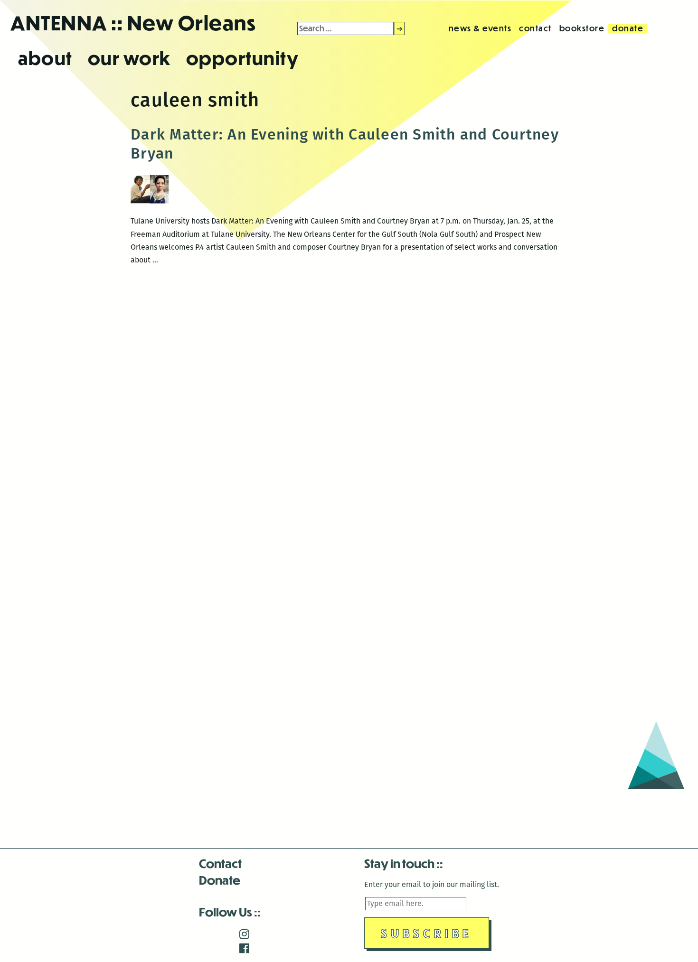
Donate (219, 879)
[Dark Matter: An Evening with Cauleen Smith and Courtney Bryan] (150, 208)
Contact (220, 863)
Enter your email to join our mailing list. (431, 884)
